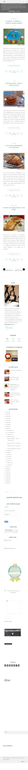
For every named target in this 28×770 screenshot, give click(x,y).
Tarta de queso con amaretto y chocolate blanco (15, 394)
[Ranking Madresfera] (10, 548)
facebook (13, 341)
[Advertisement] (13, 703)
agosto (9, 450)
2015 (7, 470)
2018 (7, 428)
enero (8, 464)
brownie (14, 143)
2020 (7, 424)
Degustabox (14, 205)
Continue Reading (14, 65)
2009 (7, 483)
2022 (7, 420)
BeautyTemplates (14, 757)
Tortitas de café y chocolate (14, 443)
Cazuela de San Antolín (15, 370)
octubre (9, 434)
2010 (7, 481)
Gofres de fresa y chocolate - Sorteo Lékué (14, 401)
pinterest (19, 341)
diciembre (9, 430)
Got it (18, 11)
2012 (7, 477)
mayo (8, 456)
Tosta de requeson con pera (14, 448)
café (14, 81)
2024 (7, 416)
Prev (5, 37)
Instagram (7, 341)
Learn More (12, 11)
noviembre (10, 432)
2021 (7, 422)
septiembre (10, 436)
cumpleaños (14, 18)
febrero (9, 462)
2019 (7, 426)
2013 (7, 475)
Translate (15, 532)
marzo (8, 460)
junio (8, 454)
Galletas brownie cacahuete (14, 445)
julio (8, 452)
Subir (22, 761)
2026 (7, 412)
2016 (7, 468)
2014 (7, 472)
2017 (7, 466)
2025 (7, 414)
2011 (7, 479)
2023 (7, 418)
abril (8, 458)
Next (22, 37)
